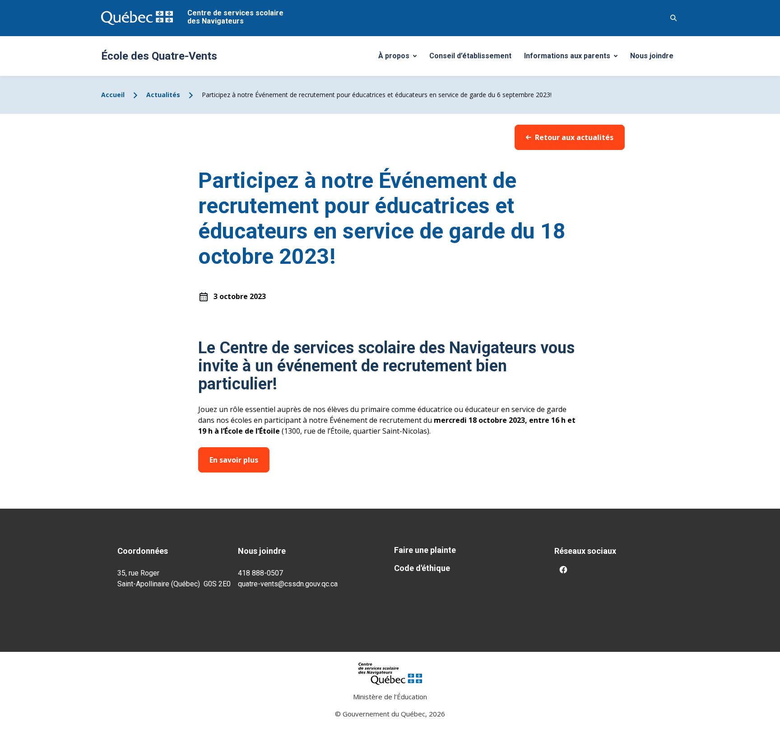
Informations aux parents (573, 58)
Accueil (113, 94)
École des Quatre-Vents (159, 56)
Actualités (163, 94)
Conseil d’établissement (470, 55)
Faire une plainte (425, 550)
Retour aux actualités (574, 137)
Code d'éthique (422, 568)
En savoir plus (233, 460)
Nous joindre (651, 55)
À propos (401, 58)
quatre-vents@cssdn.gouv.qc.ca (288, 584)
